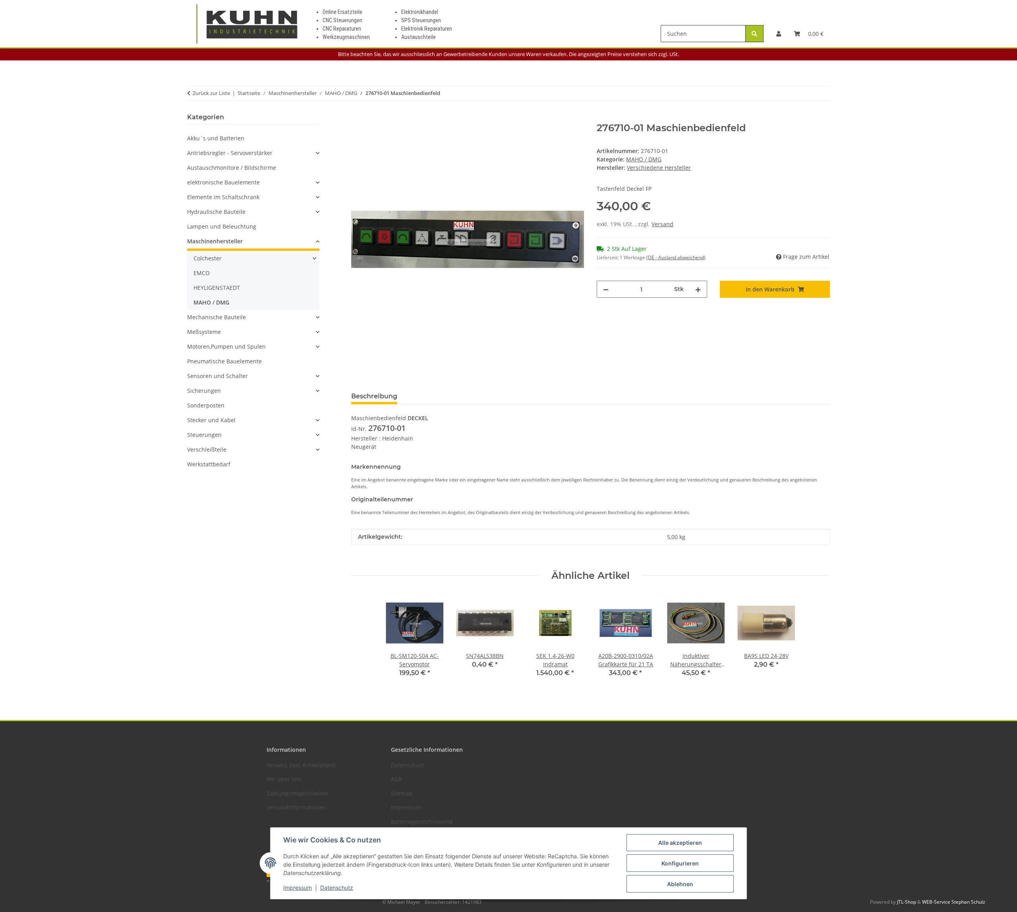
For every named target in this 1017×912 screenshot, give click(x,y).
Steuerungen (204, 435)
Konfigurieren (680, 863)
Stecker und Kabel (211, 420)
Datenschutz (336, 887)
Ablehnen (680, 884)
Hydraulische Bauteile (216, 211)
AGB (396, 779)
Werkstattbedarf (208, 464)
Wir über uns (284, 779)
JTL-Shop (907, 901)
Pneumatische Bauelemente (224, 361)
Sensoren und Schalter (217, 376)
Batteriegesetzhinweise (422, 821)
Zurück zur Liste (211, 93)
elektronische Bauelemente (223, 182)
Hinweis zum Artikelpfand (301, 765)
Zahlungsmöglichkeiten (298, 793)
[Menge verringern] (606, 289)
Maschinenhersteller (215, 241)
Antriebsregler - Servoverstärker (230, 153)
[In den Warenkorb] (357, 118)
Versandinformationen (297, 807)
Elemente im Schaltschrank (223, 197)
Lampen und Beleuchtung (221, 226)
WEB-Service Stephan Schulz (953, 901)
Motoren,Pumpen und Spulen (226, 346)
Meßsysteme (204, 332)
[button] (778, 33)
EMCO (201, 273)
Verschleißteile (206, 449)
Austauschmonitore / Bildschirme (231, 167)
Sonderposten (205, 405)
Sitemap (402, 793)
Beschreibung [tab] (374, 396)
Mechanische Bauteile (216, 317)
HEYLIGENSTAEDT (216, 287)
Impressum (297, 887)
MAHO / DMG (643, 159)
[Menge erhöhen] (698, 289)
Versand (662, 224)
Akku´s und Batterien (215, 138)
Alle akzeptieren (680, 842)
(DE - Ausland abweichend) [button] (676, 257)
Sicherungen (204, 390)
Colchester (207, 258)
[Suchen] (754, 33)
